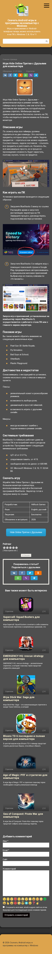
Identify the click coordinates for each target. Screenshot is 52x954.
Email (6, 850)
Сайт (5, 859)
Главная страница (10, 59)
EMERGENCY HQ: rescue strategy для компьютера (23, 657)
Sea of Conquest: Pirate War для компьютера (23, 815)
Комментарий (9, 869)
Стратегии (30, 71)
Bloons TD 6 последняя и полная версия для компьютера (24, 737)
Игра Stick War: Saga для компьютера (18, 699)
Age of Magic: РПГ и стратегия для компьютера (25, 776)
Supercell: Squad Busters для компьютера (21, 618)
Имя (5, 841)
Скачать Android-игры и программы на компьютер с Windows (22, 23)
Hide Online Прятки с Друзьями (26, 532)
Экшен (27, 555)
